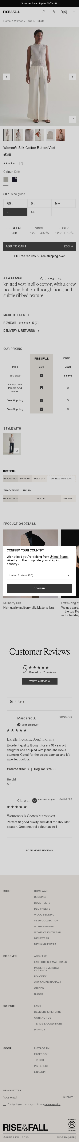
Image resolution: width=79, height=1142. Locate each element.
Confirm (39, 588)
